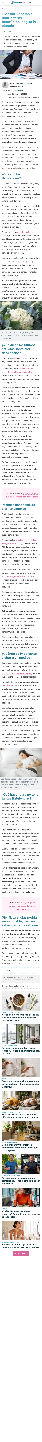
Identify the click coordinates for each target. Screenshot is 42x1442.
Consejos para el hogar (11, 1012)
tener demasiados (10, 685)
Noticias (4, 9)
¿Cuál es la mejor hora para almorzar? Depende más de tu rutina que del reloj (21, 1214)
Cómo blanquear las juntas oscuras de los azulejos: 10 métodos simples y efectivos (20, 1084)
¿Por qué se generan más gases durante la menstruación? (22, 906)
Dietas (4, 1209)
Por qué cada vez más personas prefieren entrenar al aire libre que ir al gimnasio (21, 1181)
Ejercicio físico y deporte (12, 1176)
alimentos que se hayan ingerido (23, 261)
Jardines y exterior (9, 1045)
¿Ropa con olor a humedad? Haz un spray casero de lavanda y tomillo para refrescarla (20, 1017)
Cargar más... (21, 1254)
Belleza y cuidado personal (12, 1242)
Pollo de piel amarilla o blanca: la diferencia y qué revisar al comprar (20, 1116)
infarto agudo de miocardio (18, 576)
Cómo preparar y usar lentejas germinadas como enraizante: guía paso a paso (20, 1148)
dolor (15, 818)
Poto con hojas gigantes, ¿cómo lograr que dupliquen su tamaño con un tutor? (21, 1051)
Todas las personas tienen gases (16, 673)
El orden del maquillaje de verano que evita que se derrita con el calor (21, 1246)
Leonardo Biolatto (16, 86)
